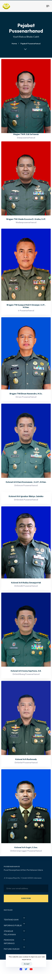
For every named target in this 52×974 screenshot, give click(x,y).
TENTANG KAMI (11, 919)
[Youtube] (31, 969)
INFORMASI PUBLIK (13, 925)
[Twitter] (26, 969)
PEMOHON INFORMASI (9, 942)
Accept (26, 964)
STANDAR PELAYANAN (10, 933)
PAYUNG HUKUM (11, 949)
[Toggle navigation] (41, 6)
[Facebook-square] (21, 969)
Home (14, 43)
